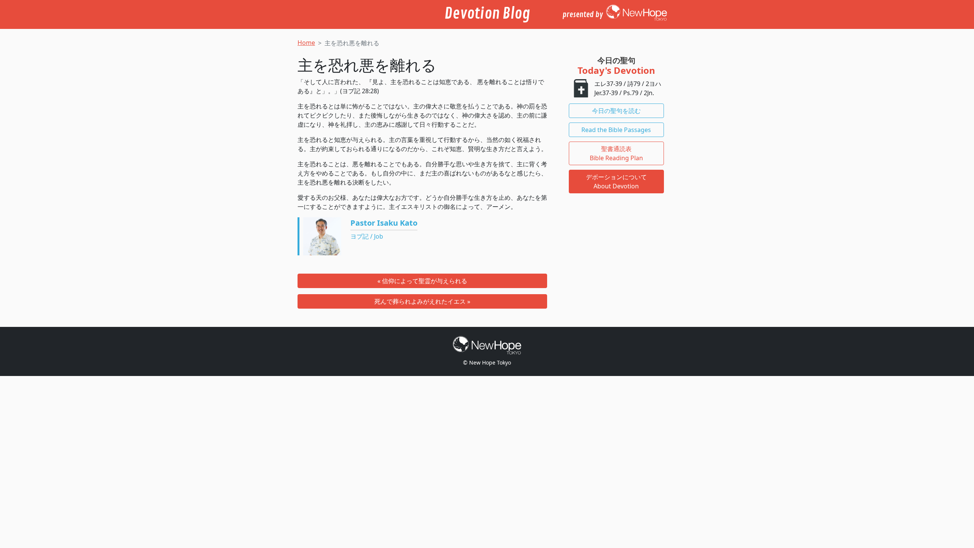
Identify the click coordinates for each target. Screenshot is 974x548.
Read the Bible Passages (616, 130)
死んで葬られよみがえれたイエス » (422, 301)
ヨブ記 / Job (366, 236)
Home (306, 42)
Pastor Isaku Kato (383, 223)
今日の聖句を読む (616, 111)
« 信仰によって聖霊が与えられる (422, 281)
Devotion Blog (487, 13)
